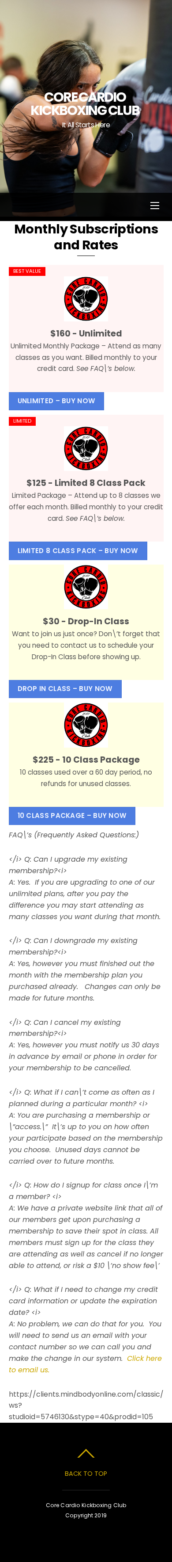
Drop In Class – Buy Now (65, 688)
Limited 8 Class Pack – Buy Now (78, 550)
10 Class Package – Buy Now (72, 815)
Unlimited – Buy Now (57, 400)
